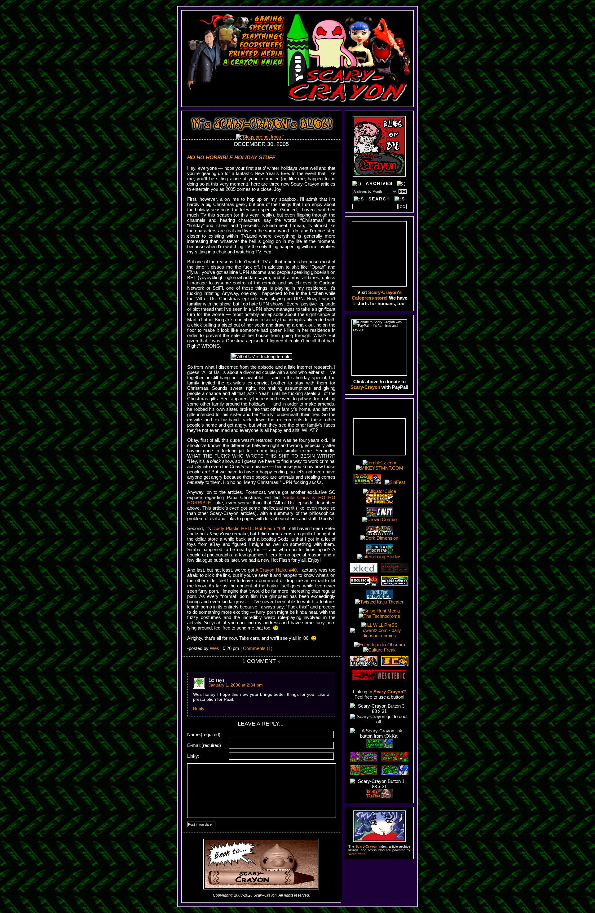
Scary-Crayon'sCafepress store (377, 295)
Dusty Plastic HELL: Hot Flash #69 (248, 528)
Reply (198, 708)
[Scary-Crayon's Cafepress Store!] (379, 254)
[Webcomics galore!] (248, 79)
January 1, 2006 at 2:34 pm (236, 685)
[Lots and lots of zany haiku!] (253, 62)
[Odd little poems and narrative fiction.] (251, 71)
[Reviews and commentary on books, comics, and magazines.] (256, 54)
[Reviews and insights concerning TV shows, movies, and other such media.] (266, 28)
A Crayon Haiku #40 (276, 570)
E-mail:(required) (204, 745)
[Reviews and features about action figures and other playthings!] (263, 36)
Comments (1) (257, 648)
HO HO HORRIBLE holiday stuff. (231, 157)
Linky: (193, 756)
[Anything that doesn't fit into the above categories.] (238, 88)
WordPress (356, 854)
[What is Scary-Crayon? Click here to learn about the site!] (235, 97)
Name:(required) (203, 734)
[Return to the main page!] (348, 58)
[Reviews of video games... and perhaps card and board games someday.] (269, 19)
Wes (214, 648)
